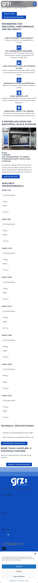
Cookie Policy (13, 580)
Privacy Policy (20, 580)
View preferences (19, 576)
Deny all (19, 571)
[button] (35, 554)
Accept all (19, 566)
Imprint (26, 580)
